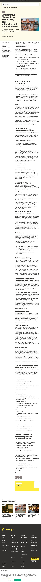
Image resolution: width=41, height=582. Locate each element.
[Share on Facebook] (18, 477)
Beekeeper (21, 227)
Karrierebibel (17, 104)
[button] (37, 4)
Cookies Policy (5, 577)
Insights (8, 7)
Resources (4, 7)
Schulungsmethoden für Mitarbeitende (24, 250)
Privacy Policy (10, 577)
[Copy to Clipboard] (16, 477)
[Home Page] (6, 4)
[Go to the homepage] (8, 529)
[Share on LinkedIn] (21, 477)
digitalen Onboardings (31, 219)
